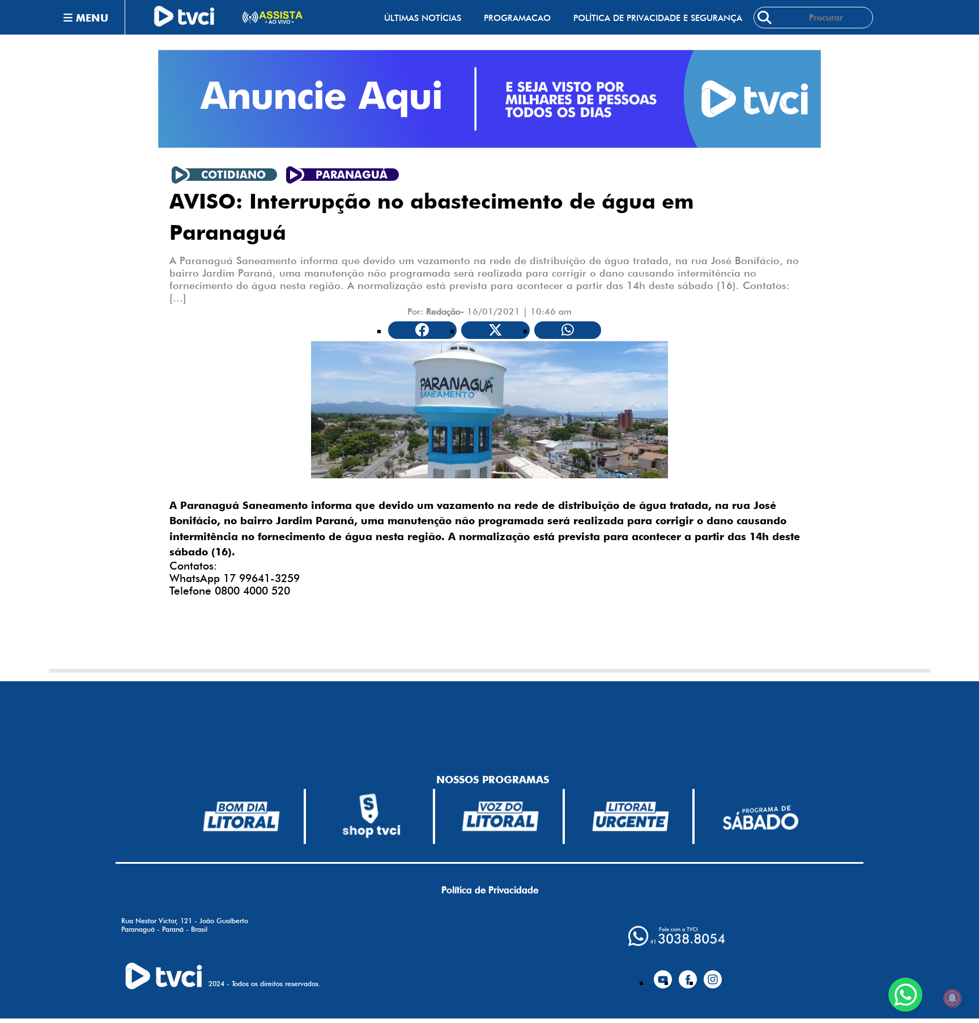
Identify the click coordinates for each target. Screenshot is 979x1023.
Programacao (517, 17)
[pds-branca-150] (760, 816)
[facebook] (688, 975)
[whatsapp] (676, 936)
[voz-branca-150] (500, 816)
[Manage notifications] (952, 998)
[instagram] (713, 975)
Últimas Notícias (422, 17)
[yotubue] (663, 975)
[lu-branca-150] (630, 816)
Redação (443, 311)
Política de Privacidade (489, 889)
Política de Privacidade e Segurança (657, 17)
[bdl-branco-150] (241, 816)
